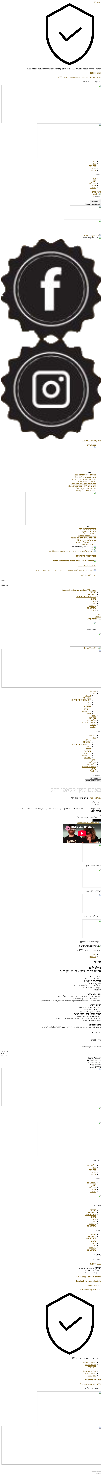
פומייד (88, 704)
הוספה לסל (96, 820)
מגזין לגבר (92, 166)
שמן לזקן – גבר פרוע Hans (86, 488)
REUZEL (87, 698)
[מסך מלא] (95, 1471)
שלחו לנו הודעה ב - (88, 1277)
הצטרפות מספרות (89, 722)
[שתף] (98, 1471)
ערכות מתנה (86, 711)
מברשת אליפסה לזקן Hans (86, 490)
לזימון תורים (96, 192)
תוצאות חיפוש (95, 201)
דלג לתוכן (97, 2)
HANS (88, 696)
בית (94, 161)
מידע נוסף (92, 957)
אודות (94, 168)
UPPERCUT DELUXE (81, 700)
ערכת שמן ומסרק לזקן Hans (85, 477)
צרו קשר (93, 170)
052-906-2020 (95, 1264)
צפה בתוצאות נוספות (93, 204)
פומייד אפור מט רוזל (88, 531)
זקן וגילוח (87, 709)
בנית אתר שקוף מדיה (93, 1285)
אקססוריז (87, 713)
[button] (51, 174)
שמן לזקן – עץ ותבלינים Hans (85, 475)
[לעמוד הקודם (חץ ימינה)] (100, 1473)
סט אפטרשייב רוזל (89, 544)
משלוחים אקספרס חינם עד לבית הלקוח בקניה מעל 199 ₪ (79, 77)
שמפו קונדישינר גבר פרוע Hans (84, 479)
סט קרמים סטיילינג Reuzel (86, 542)
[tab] (48, 954)
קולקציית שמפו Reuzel (87, 535)
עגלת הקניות (91, 720)
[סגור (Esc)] (100, 1471)
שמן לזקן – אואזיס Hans (87, 481)
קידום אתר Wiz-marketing (90, 1289)
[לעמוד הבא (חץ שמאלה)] (98, 1473)
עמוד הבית (92, 691)
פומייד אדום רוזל (89, 533)
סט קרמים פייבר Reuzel (86, 540)
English (93, 727)
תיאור (94, 954)
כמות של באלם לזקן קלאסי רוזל (89, 817)
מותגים (88, 702)
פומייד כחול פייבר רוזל (87, 529)
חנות (94, 164)
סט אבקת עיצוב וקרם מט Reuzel (83, 538)
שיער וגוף (87, 707)
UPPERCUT (90, 1215)
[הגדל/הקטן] (93, 1471)
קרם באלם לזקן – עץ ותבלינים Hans (82, 486)
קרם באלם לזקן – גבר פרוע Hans (83, 484)
